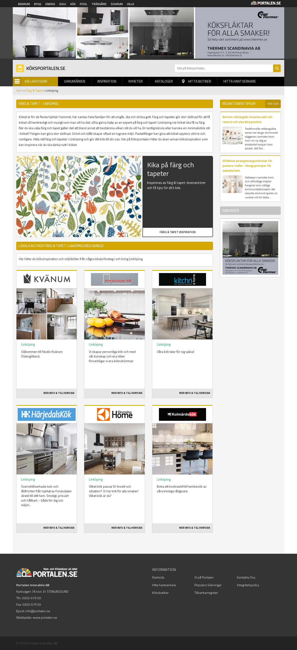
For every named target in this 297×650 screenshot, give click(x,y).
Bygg (37, 4)
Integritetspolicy (248, 584)
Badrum (24, 4)
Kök (73, 4)
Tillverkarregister (206, 592)
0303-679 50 (31, 597)
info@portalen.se (38, 610)
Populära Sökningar (208, 584)
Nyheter (136, 81)
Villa (130, 4)
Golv (62, 4)
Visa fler (273, 104)
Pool (83, 4)
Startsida (158, 577)
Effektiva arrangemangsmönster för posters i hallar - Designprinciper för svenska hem (247, 165)
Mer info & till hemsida (58, 393)
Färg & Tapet (34, 90)
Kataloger (164, 81)
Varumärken (74, 81)
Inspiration (106, 81)
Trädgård (99, 4)
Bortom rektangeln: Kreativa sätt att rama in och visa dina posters (247, 119)
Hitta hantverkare (239, 81)
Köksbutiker (160, 592)
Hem (19, 90)
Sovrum (117, 4)
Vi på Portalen (204, 577)
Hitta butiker (199, 81)
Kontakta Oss (246, 577)
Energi (50, 4)
